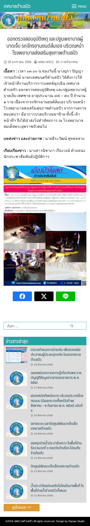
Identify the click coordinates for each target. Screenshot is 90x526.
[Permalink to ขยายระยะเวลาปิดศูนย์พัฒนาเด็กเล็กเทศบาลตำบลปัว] (16, 429)
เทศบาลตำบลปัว (17, 6)
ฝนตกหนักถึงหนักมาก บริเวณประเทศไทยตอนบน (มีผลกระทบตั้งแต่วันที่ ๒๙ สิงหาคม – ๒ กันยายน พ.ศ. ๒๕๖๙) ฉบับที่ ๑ (57, 402)
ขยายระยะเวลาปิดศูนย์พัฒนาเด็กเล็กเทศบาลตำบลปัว (54, 425)
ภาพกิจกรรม (69, 62)
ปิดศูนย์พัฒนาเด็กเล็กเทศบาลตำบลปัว (55, 466)
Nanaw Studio (76, 521)
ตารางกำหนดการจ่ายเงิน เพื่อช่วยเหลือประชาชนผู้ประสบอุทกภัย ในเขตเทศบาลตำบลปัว (56, 354)
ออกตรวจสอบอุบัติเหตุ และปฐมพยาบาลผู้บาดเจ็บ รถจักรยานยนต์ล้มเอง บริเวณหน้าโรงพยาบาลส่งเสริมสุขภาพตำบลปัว (45, 45)
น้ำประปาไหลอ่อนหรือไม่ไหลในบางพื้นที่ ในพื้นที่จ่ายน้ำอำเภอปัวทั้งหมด (57, 488)
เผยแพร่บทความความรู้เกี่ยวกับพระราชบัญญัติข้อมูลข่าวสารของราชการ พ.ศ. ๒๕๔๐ (56, 377)
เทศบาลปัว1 (46, 62)
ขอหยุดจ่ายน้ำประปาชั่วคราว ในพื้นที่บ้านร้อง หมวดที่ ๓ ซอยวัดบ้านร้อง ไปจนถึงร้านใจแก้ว (56, 448)
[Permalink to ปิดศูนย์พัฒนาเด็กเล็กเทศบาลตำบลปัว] (16, 471)
